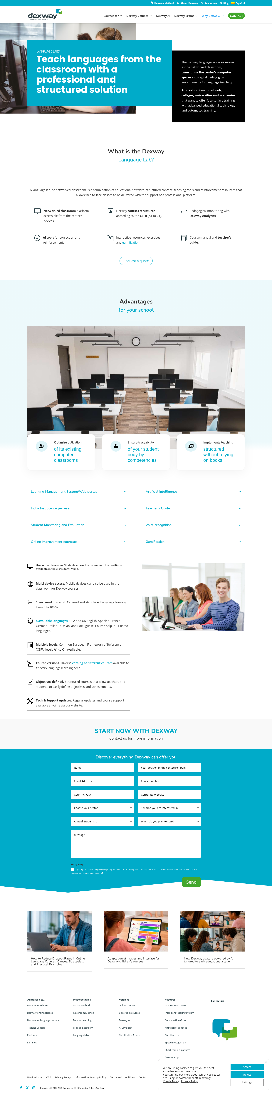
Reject (247, 1074)
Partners (32, 1035)
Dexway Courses (137, 16)
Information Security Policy (90, 1077)
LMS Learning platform (177, 1050)
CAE (48, 1077)
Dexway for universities (40, 1012)
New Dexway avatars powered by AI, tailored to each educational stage (209, 960)
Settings (247, 1082)
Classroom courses (129, 1012)
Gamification (172, 1035)
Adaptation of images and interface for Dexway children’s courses (133, 960)
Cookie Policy (171, 1081)
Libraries (32, 1042)
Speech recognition (175, 1042)
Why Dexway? (211, 16)
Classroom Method (83, 1012)
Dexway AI (163, 16)
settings (206, 1078)
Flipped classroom (83, 1027)
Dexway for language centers (43, 1020)
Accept (247, 1067)
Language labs (81, 1035)
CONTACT (236, 16)
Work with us (34, 1077)
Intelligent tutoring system (179, 1012)
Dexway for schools (37, 1005)
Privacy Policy (63, 1077)
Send (191, 882)
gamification (131, 242)
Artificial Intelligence (176, 1027)
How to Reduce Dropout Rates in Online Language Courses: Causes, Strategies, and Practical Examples (58, 962)
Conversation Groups (176, 1020)
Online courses (127, 1005)
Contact (143, 1077)
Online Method (81, 1005)
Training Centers (36, 1027)
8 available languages (52, 621)
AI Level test (125, 1027)
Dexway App (172, 1057)
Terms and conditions (122, 1077)
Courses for (111, 16)
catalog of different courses (92, 663)
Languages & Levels (175, 1005)
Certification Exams (129, 1035)
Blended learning (82, 1020)
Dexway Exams (184, 16)
